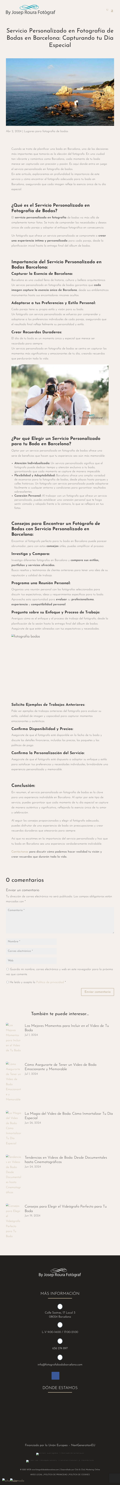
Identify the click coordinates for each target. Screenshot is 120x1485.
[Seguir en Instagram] (64, 1376)
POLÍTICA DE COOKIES (79, 1475)
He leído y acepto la (38, 982)
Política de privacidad (50, 982)
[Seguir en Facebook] (55, 1376)
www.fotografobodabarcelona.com (45, 1470)
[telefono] (17, 1480)
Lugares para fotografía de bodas (46, 131)
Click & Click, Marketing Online (87, 1470)
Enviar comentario (98, 992)
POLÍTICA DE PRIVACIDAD (55, 1475)
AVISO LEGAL (36, 1475)
